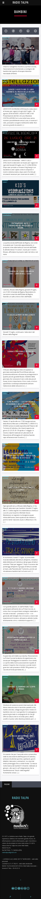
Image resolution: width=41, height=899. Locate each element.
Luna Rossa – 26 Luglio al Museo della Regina (21, 143)
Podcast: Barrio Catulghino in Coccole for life (21, 49)
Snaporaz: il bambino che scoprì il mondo (21, 688)
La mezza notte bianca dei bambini (21, 737)
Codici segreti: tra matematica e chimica (21, 489)
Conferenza (7, 215)
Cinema (5, 677)
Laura (5, 103)
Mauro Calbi (6, 61)
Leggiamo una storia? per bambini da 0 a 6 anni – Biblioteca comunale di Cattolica (20, 456)
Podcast (6, 39)
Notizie (5, 478)
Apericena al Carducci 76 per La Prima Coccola (21, 639)
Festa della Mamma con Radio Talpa (21, 589)
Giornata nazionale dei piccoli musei (21, 353)
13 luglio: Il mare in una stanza (21, 315)
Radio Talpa (20, 2)
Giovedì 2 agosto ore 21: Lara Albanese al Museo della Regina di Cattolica (20, 92)
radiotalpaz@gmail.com (9, 852)
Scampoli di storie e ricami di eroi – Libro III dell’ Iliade (21, 272)
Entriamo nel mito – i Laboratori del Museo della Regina (20, 226)
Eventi (5, 81)
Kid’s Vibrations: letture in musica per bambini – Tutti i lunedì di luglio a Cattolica (20, 192)
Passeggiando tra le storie (21, 540)
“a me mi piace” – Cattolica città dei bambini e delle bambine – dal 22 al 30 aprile (20, 404)
